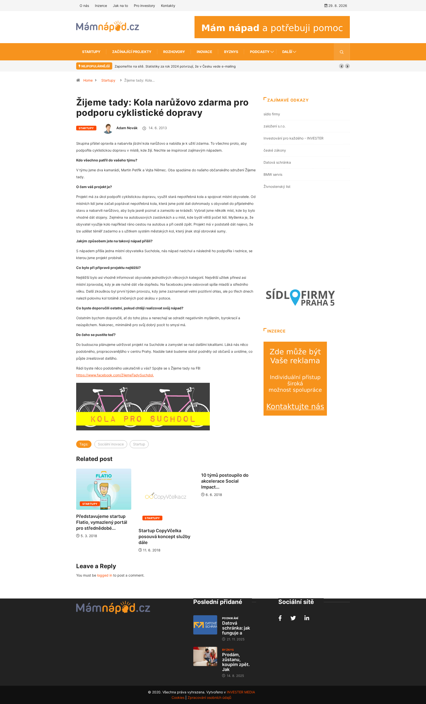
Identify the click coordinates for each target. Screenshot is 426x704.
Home (88, 80)
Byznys (231, 52)
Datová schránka (277, 162)
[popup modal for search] (342, 51)
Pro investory (144, 5)
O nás (84, 5)
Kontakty (168, 5)
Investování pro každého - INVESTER (293, 138)
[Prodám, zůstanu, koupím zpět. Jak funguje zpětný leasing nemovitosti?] (205, 656)
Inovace (204, 52)
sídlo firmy (272, 114)
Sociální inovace (111, 444)
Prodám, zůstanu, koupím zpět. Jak (236, 662)
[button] (341, 66)
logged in (104, 575)
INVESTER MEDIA (241, 692)
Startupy (91, 52)
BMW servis (273, 174)
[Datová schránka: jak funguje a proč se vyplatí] (205, 624)
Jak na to (120, 5)
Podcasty (259, 52)
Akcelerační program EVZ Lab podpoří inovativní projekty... (240, 509)
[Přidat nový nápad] (272, 27)
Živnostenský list (277, 186)
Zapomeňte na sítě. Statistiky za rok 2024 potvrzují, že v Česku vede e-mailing (175, 66)
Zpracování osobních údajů (209, 697)
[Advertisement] (307, 239)
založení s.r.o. (274, 126)
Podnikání (230, 618)
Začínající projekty (131, 52)
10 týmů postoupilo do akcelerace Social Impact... (173, 481)
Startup (139, 444)
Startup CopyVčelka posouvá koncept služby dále (114, 536)
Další (287, 52)
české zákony (275, 150)
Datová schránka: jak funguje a (236, 627)
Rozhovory (174, 52)
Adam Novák (127, 128)
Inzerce (101, 5)
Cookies (178, 697)
